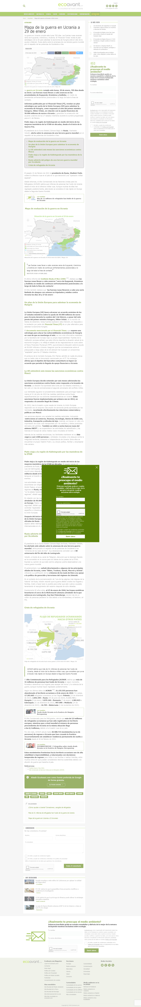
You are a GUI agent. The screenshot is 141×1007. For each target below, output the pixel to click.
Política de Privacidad (62, 527)
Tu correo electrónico (63, 503)
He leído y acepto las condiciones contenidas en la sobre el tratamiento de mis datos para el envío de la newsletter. (70, 531)
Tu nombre (59, 497)
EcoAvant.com (60, 516)
